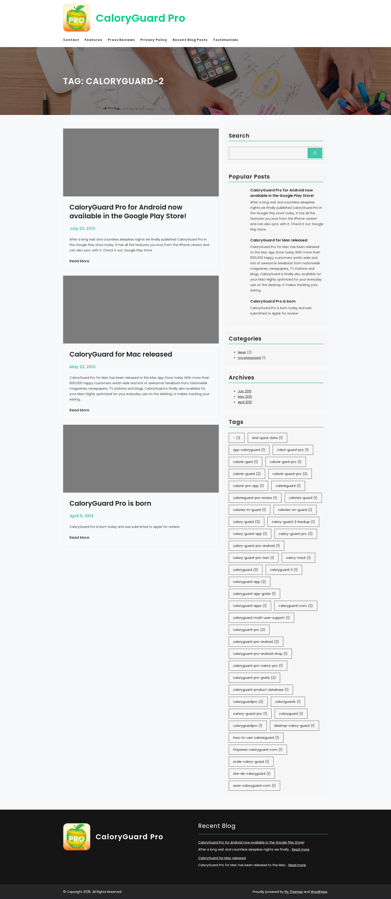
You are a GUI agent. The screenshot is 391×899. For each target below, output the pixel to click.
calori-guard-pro (293, 450)
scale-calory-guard (251, 761)
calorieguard (288, 486)
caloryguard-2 (284, 570)
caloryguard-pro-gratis (254, 677)
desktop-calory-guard (294, 725)
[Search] (315, 153)
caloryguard (245, 570)
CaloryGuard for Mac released (278, 240)
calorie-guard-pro (290, 474)
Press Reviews (121, 40)
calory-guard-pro (296, 534)
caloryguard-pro (249, 629)
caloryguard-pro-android (256, 641)
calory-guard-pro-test (253, 558)
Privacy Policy (153, 40)
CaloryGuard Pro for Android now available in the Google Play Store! (282, 193)
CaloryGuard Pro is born (273, 301)
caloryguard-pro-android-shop (260, 653)
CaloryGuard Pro (140, 18)
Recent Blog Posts (190, 40)
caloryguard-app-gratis (254, 593)
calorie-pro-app (248, 486)
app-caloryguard (249, 450)
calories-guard (303, 498)
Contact (71, 40)
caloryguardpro (248, 701)
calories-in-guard (249, 510)
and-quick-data (267, 438)
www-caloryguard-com (254, 785)
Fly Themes (294, 891)
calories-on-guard (295, 510)
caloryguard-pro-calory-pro (258, 665)
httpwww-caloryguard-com (258, 749)
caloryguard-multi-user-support (261, 617)
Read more (300, 849)
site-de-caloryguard (252, 773)
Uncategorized (249, 357)
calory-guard (246, 522)
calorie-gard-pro (286, 462)
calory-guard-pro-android (256, 546)
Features (93, 40)
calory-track (298, 558)
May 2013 (245, 396)
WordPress (319, 891)
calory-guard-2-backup (293, 522)
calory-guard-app (250, 534)
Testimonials (225, 40)
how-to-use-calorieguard (256, 737)
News (242, 352)
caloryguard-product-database (261, 689)
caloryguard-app (249, 581)
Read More (79, 261)
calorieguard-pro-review (255, 498)
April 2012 (245, 402)
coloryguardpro (247, 725)
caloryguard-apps (250, 605)
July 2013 (244, 391)
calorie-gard (245, 462)
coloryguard (291, 713)
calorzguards (288, 701)
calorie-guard (247, 474)
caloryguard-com (296, 605)
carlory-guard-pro (250, 713)
